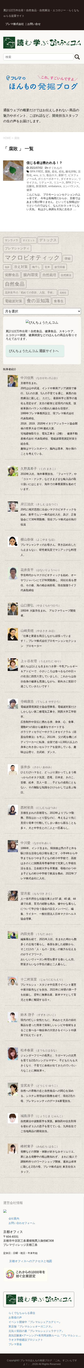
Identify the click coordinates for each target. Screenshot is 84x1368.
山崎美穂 (38, 630)
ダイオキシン (69, 178)
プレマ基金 (15, 1344)
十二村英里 (42, 979)
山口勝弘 (41, 605)
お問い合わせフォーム (22, 1223)
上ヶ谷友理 (41, 661)
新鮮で (62, 175)
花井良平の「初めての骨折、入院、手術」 (30, 292)
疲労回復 (59, 267)
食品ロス (51, 175)
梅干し (36, 267)
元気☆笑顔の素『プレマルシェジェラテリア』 (36, 1330)
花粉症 (63, 292)
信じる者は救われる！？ (44, 162)
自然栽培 (49, 275)
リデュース (45, 182)
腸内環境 (30, 275)
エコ (42, 175)
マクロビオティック (32, 257)
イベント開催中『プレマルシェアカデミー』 (35, 1322)
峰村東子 (40, 1146)
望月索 (37, 893)
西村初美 (39, 807)
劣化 (61, 171)
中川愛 (36, 843)
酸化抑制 (71, 171)
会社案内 (14, 1218)
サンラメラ (11, 240)
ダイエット (29, 240)
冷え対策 (21, 267)
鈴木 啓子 (39, 1014)
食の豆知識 (38, 300)
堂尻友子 (40, 1085)
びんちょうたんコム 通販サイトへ (34, 351)
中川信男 (40, 378)
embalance (54, 186)
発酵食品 (12, 275)
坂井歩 (37, 767)
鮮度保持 (41, 186)
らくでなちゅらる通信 (22, 1313)
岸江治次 (40, 504)
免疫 (7, 267)
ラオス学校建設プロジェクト (26, 1339)
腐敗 (47, 171)
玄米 (47, 267)
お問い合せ (34, 24)
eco (35, 175)
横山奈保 (38, 539)
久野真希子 (39, 468)
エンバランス (71, 186)
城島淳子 (42, 1116)
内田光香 (37, 934)
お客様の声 (15, 1317)
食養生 (59, 301)
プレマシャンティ (17, 248)
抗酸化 (30, 186)
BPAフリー (72, 182)
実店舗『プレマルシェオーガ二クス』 (31, 1326)
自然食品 (14, 284)
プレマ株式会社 (14, 24)
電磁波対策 (13, 301)
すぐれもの (55, 167)
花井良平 (41, 570)
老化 (54, 171)
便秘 (67, 258)
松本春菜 (39, 1050)
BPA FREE (36, 171)
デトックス (48, 240)
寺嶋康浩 (41, 701)
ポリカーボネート (48, 178)
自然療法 (66, 275)
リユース (59, 182)
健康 (29, 189)
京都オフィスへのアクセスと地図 (30, 1261)
